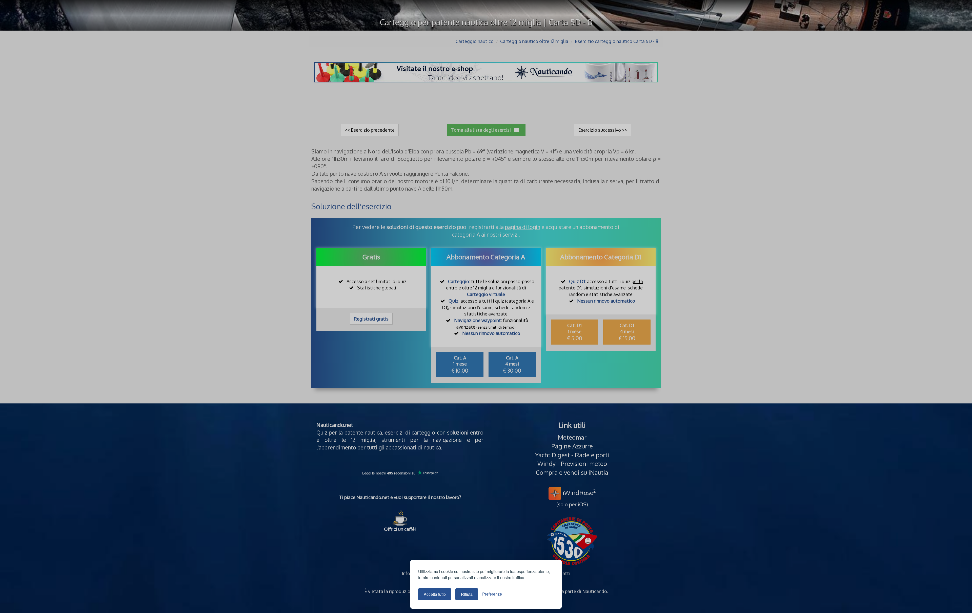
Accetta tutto (435, 594)
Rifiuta (467, 594)
